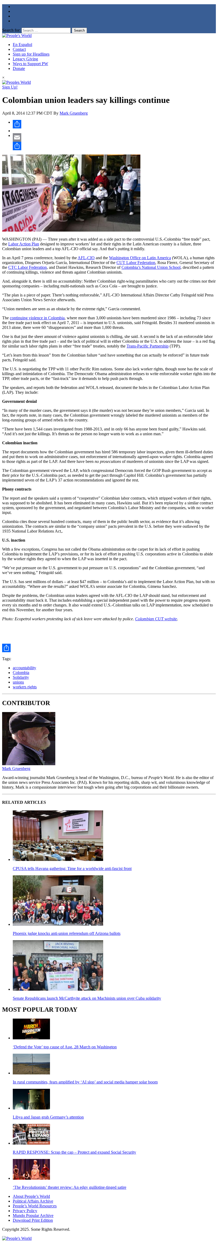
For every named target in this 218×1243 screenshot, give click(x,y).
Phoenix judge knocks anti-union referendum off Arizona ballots (66, 933)
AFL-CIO (86, 258)
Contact (19, 49)
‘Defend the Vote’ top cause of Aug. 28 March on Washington (65, 1047)
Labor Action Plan (23, 244)
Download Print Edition (33, 1220)
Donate (19, 68)
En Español (22, 44)
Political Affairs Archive (33, 1201)
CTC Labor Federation (27, 267)
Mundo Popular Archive (33, 1215)
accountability (24, 668)
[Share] (114, 124)
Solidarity (21, 677)
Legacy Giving (25, 59)
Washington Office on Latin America (140, 258)
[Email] (114, 137)
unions (18, 682)
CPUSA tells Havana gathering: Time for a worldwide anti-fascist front (72, 868)
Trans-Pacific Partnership (148, 346)
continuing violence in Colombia (37, 318)
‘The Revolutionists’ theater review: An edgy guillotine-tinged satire (69, 1187)
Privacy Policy (25, 1210)
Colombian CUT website (156, 619)
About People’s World (31, 1196)
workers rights (25, 687)
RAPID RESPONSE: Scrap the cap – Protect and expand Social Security (74, 1152)
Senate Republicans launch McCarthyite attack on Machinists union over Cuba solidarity (87, 998)
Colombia (21, 672)
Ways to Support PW (30, 63)
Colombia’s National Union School (151, 267)
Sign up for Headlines (31, 54)
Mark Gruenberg (74, 113)
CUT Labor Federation (135, 262)
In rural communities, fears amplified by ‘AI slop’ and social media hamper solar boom (85, 1082)
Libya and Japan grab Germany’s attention (48, 1117)
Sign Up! (10, 87)
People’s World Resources (35, 1206)
